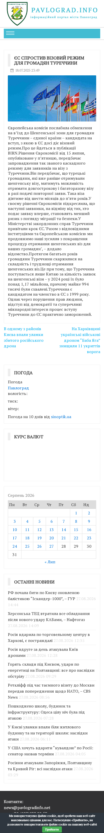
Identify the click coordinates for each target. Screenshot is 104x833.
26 (39, 546)
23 (89, 538)
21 (63, 538)
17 (14, 538)
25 (27, 546)
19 (39, 538)
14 (63, 529)
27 (51, 546)
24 (14, 546)
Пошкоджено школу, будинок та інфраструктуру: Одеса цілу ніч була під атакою (46, 712)
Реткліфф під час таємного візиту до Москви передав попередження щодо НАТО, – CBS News (51, 691)
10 (14, 529)
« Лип (50, 562)
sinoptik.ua (61, 416)
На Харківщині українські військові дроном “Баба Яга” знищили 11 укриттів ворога (79, 340)
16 (89, 529)
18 (27, 538)
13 (51, 529)
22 (76, 538)
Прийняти (52, 829)
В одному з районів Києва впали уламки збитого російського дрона (23, 337)
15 (76, 529)
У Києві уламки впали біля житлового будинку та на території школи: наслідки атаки (48, 733)
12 (39, 529)
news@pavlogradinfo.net (27, 807)
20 (51, 538)
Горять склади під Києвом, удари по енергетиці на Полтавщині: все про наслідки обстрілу (51, 670)
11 (27, 529)
